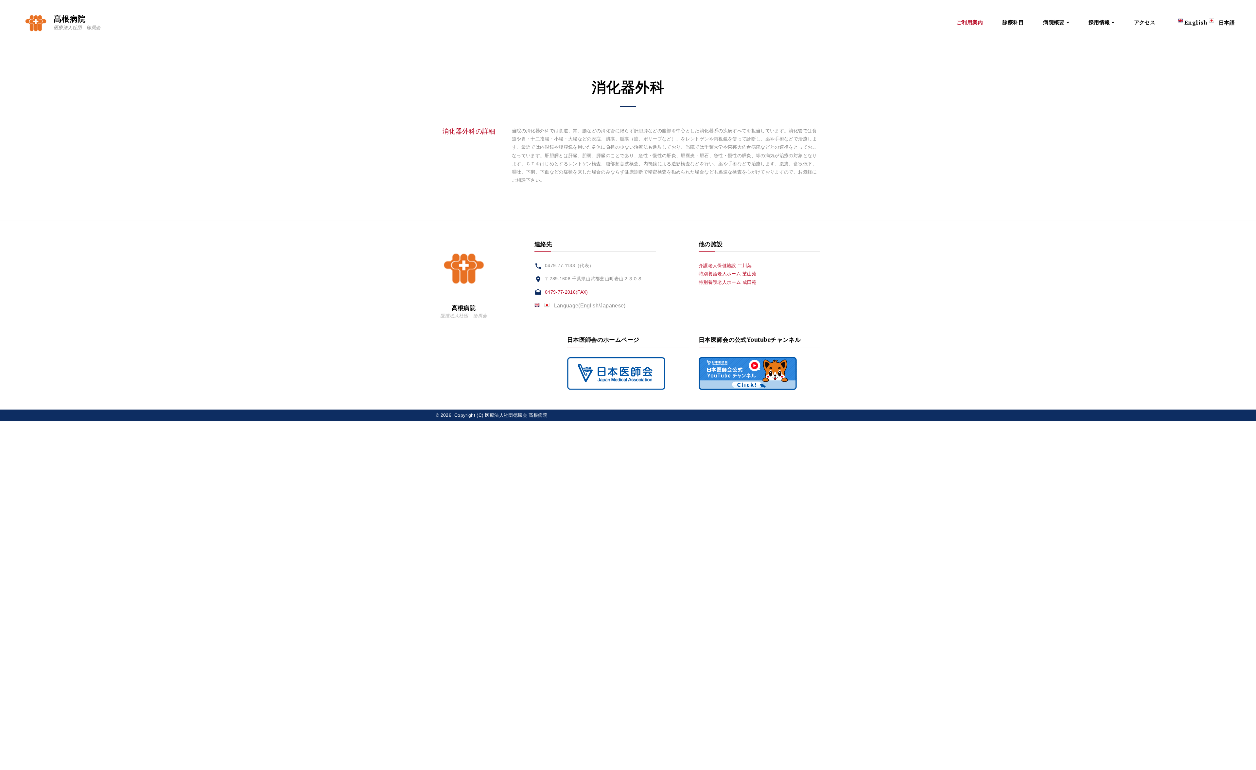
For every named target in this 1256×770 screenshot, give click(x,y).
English (1195, 22)
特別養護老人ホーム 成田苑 (728, 282)
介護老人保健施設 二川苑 (725, 265)
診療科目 (1013, 22)
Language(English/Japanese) (590, 305)
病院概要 (1053, 22)
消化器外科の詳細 (469, 131)
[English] (539, 305)
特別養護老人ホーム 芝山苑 (728, 273)
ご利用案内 (969, 22)
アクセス (1144, 22)
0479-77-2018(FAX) (566, 292)
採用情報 (1099, 22)
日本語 (1227, 22)
